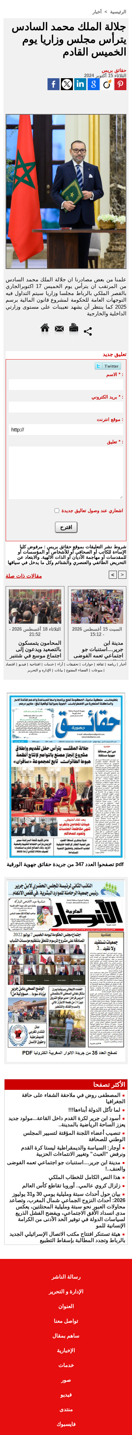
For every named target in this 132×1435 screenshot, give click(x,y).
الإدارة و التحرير (39, 670)
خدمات (49, 664)
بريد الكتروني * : (107, 397)
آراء (60, 664)
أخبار (97, 11)
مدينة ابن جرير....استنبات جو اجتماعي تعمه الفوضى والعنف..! (98, 648)
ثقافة (100, 664)
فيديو (22, 664)
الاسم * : (114, 374)
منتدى (66, 1409)
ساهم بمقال (66, 1336)
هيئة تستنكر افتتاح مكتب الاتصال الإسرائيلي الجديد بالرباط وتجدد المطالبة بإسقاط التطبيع (67, 1237)
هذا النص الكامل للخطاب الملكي (84, 1177)
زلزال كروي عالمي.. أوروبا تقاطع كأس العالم (71, 1185)
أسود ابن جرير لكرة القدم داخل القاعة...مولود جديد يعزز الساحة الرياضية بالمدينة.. (66, 1121)
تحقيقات (72, 664)
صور (66, 1380)
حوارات (87, 664)
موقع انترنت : (110, 419)
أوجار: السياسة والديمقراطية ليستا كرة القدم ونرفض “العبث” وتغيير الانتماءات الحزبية (73, 1151)
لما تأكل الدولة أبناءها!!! (94, 1110)
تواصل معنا (66, 1321)
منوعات (97, 670)
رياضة (111, 664)
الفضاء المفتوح (76, 670)
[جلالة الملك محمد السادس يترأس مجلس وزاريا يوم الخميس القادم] (66, 117)
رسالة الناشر (66, 1277)
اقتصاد (10, 664)
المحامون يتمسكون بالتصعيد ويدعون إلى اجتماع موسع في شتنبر (35, 648)
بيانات (59, 670)
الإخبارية (66, 1350)
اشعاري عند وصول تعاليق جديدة (92, 510)
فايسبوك (66, 1424)
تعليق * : (115, 441)
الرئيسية (118, 11)
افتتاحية (35, 664)
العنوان (66, 1306)
